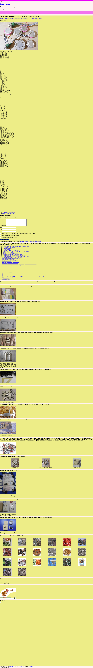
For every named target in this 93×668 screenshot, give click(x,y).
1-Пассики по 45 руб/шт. (6, 261)
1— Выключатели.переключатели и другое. (10, 260)
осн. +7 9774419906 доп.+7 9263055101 (7, 581)
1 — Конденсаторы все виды (7, 248)
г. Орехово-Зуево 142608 (4, 580)
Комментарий (3, 225)
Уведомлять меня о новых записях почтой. (9, 237)
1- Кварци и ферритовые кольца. (8, 259)
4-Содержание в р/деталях (7, 275)
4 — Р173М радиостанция (7, 271)
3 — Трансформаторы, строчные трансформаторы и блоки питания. (14, 268)
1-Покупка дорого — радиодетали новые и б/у (10, 262)
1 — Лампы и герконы (6, 249)
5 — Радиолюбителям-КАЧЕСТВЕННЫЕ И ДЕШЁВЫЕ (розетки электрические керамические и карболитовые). (23, 276)
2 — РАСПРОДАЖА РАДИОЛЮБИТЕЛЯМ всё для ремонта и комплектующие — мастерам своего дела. (21, 265)
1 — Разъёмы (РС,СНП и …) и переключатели (10, 250)
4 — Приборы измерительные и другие (9, 269)
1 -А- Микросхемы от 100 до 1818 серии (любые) (11, 258)
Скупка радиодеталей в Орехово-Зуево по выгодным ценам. (13, 13)
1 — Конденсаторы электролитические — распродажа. (12, 257)
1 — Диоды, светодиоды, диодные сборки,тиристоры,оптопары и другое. (15, 246)
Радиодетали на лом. (6, 279)
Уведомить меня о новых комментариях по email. (10, 235)
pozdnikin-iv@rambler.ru (4, 582)
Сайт (1, 231)
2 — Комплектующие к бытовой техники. (10, 263)
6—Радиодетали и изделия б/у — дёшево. (9, 277)
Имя (1, 227)
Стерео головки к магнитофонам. (9, 212)
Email (1, 229)
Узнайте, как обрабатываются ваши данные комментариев (30, 241)
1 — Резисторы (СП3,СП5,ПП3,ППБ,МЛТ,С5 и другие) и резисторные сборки (16, 251)
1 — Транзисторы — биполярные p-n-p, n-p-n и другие (12, 254)
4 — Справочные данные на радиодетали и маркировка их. (13, 273)
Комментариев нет (40, 18)
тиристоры (19, 210)
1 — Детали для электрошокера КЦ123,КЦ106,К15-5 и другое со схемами (15, 256)
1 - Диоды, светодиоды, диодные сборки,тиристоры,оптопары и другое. (23, 18)
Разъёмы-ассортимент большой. (8, 213)
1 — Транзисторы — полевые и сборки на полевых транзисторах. (14, 255)
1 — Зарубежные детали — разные (8, 247)
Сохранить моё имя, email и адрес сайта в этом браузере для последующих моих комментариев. (18, 233)
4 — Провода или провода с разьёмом (9, 270)
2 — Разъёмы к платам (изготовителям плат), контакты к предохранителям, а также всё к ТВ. (19, 264)
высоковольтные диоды (4, 210)
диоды (10, 210)
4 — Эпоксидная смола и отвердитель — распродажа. (12, 274)
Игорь (1, 18)
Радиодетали (5, 4)
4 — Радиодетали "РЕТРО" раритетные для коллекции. (12, 272)
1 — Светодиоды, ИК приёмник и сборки (10, 253)
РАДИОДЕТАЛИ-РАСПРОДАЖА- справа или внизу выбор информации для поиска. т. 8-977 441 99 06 (21, 12)
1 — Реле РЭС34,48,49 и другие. (8, 252)
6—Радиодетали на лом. (6, 278)
